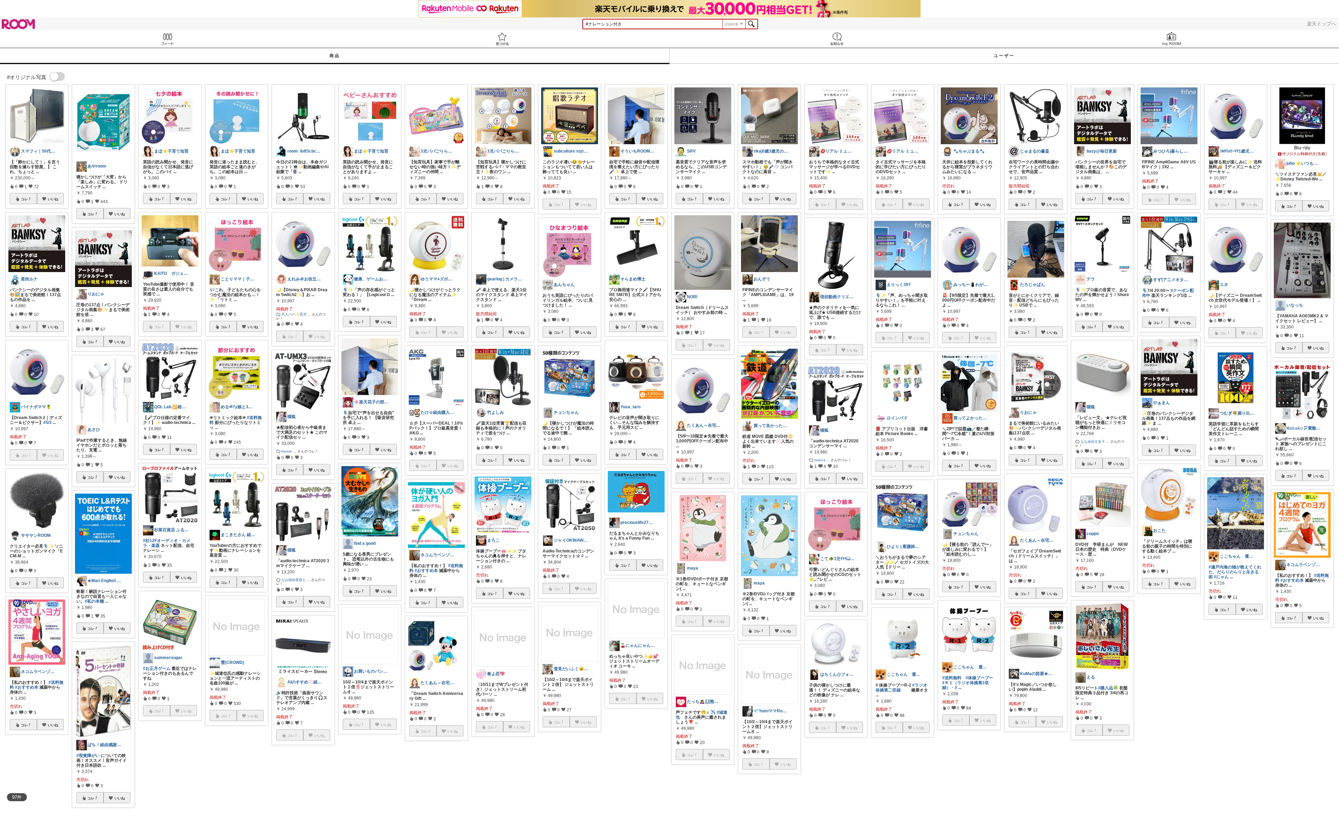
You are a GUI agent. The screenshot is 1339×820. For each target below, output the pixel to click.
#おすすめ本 (26, 687)
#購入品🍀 (1108, 688)
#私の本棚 (94, 601)
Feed (167, 38)
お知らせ (837, 38)
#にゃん (1221, 576)
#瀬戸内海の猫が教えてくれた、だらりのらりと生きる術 (1235, 572)
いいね (53, 199)
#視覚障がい (88, 755)
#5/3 (47, 422)
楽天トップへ (1321, 23)
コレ (24, 199)
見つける (502, 38)
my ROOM (1171, 38)
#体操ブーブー (979, 677)
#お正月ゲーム (157, 668)
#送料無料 (951, 677)
